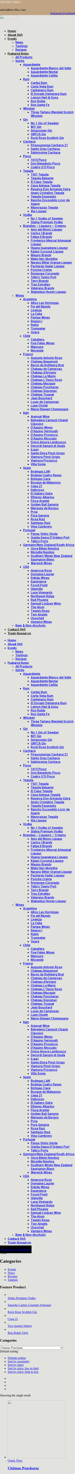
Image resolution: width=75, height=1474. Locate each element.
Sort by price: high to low (23, 1371)
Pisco (27, 156)
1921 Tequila (40, 174)
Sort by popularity (19, 1361)
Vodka (27, 215)
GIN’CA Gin (38, 134)
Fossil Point (39, 585)
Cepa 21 (36, 486)
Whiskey (29, 108)
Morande (37, 350)
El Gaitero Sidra (41, 493)
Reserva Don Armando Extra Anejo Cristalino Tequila (50, 191)
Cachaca (29, 141)
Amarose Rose (41, 570)
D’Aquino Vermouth (44, 431)
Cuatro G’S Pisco (43, 167)
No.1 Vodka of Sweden (47, 218)
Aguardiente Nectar (44, 72)
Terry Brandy (40, 281)
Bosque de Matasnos (46, 482)
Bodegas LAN (40, 471)
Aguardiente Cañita (44, 75)
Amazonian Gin (41, 130)
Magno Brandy (41, 255)
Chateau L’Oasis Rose (46, 380)
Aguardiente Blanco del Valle (51, 68)
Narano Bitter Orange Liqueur (51, 262)
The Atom (37, 607)
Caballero (37, 339)
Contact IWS (16, 629)
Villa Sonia (38, 464)
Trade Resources (19, 633)
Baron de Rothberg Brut (47, 365)
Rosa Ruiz (38, 519)
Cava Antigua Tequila (45, 185)
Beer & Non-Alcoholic (30, 625)
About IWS (15, 35)
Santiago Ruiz (40, 523)
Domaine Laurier (42, 574)
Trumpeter (38, 328)
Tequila (28, 171)
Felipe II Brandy (41, 237)
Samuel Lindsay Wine (46, 603)
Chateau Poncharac (45, 387)
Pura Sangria (40, 515)
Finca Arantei (40, 501)
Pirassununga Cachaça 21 (49, 145)
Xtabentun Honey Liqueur (48, 292)
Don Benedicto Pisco (45, 163)
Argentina (30, 299)
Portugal (29, 530)
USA (26, 567)
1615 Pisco (39, 160)
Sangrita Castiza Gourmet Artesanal (29, 1305)
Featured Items (18, 53)
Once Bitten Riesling (45, 548)
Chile (26, 336)
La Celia (36, 314)
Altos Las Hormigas (45, 303)
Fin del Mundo (41, 306)
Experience (38, 581)
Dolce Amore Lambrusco (48, 442)
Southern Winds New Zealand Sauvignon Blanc (51, 557)
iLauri (35, 449)
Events (12, 39)
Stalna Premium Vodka (47, 222)
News (19, 42)
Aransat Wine (40, 416)
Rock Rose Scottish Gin (47, 138)
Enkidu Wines (40, 578)
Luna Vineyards (41, 592)
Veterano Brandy (42, 288)
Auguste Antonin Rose (46, 358)
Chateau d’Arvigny (43, 372)
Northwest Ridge (42, 596)
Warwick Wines (41, 563)
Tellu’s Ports (39, 541)
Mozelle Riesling (42, 552)
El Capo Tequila (41, 182)
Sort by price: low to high (23, 1368)
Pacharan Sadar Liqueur (48, 266)
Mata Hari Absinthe (44, 259)
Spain (27, 468)
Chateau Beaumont (44, 361)
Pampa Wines (40, 317)
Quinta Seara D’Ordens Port (50, 537)
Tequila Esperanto (43, 196)
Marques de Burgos (45, 508)
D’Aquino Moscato (44, 438)
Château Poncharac (23, 1468)
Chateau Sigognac (44, 391)
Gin (25, 119)
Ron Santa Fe (40, 105)
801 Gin (36, 127)
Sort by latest (15, 1365)
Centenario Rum (42, 90)
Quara (35, 332)
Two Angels (39, 614)
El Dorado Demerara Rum (49, 94)
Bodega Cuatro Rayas (46, 475)
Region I (36, 321)
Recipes (21, 50)
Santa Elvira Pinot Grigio (48, 453)
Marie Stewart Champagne (49, 409)
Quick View (15, 1460)
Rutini (35, 325)
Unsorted (37, 618)
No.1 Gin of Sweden (45, 123)
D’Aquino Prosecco (44, 435)
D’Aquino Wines (42, 427)
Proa (34, 512)
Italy (26, 413)
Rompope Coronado (45, 273)
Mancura (37, 347)
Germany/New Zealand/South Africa (48, 545)
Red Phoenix (39, 600)
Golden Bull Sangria (44, 504)
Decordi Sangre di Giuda (48, 446)
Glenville (37, 589)
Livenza (36, 310)
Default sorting (17, 1358)
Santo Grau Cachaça (45, 149)
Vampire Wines (41, 622)
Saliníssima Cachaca (45, 152)
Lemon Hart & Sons (44, 97)
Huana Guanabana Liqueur (49, 248)
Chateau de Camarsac (46, 369)
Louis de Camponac (45, 402)
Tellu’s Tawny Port (43, 277)
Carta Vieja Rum (42, 86)
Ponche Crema (41, 270)
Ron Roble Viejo (18, 1332)
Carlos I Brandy (41, 233)
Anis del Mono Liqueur (46, 229)
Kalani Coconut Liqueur (47, 251)
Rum (26, 79)
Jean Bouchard (41, 398)
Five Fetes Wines (43, 343)
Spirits (19, 61)
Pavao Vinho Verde (44, 534)
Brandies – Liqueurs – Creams (44, 226)
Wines (19, 295)
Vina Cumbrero (41, 526)
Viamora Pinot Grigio (45, 457)
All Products (23, 57)
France (28, 354)
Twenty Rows (40, 611)
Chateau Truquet (42, 394)
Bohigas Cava (40, 479)
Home (12, 31)
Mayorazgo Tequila (44, 207)
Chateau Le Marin (43, 376)
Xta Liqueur (39, 211)
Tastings (21, 46)
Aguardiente (31, 64)
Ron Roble (38, 101)
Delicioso (37, 490)
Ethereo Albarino (42, 497)
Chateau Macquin (43, 383)
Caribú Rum (39, 83)
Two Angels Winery (20, 1326)
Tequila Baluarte (42, 178)
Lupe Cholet (39, 405)
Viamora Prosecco (44, 460)
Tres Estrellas (40, 284)
